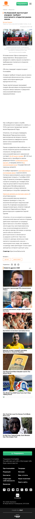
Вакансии (6, 484)
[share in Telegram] (18, 265)
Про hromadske (9, 468)
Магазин (21, 472)
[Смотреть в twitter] (22, 489)
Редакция (7, 472)
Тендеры (21, 468)
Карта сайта (22, 482)
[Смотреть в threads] (31, 489)
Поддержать (22, 4)
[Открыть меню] (30, 3)
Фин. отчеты (23, 475)
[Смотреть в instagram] (8, 489)
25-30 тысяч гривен (17, 156)
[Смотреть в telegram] (13, 489)
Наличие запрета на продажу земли (16, 194)
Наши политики (24, 479)
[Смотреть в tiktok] (26, 489)
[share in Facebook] (12, 265)
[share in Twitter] (15, 265)
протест (7, 259)
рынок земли (17, 259)
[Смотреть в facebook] (4, 489)
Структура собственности (9, 480)
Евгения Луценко (7, 22)
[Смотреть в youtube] (17, 489)
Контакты (6, 475)
